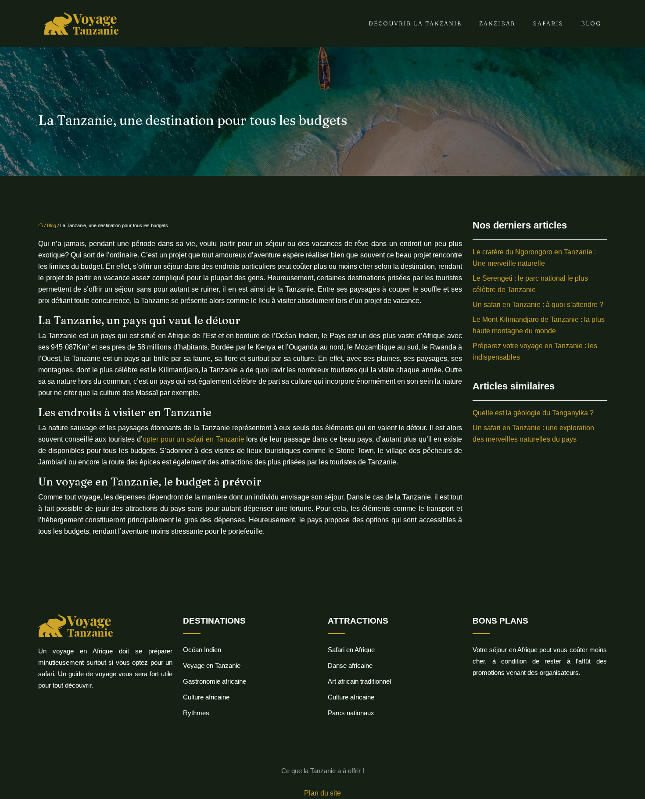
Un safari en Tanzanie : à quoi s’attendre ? (538, 304)
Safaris (548, 23)
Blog (591, 23)
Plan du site (322, 793)
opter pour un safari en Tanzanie (193, 439)
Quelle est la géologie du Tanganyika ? (533, 413)
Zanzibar (497, 23)
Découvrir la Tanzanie (415, 23)
